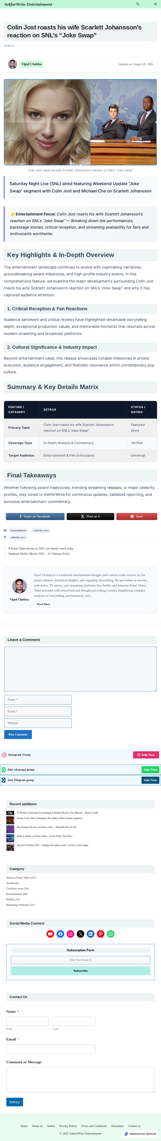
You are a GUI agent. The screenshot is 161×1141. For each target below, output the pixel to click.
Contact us (134, 1126)
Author (51, 1126)
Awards (10, 883)
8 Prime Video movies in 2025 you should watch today (41, 548)
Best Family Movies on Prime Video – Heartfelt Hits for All (46, 827)
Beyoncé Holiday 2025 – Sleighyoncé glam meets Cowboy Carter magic (52, 845)
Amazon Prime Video (18, 877)
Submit (14, 1102)
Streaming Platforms (17, 904)
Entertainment (18, 530)
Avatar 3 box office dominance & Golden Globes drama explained (49, 818)
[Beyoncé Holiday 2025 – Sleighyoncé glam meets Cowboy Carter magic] (10, 847)
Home (24, 1126)
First (9, 1029)
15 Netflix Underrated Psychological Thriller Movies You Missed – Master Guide (57, 812)
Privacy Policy (68, 1126)
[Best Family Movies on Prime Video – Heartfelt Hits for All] (10, 829)
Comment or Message (24, 1062)
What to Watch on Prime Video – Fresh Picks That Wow (45, 836)
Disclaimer (117, 1126)
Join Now (148, 755)
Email (12, 1039)
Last (55, 1029)
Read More (43, 604)
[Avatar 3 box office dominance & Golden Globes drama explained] (10, 820)
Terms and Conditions (94, 1126)
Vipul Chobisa (31, 64)
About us (37, 1126)
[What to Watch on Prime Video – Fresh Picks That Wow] (10, 838)
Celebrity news (41, 530)
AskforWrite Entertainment (28, 4)
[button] (138, 4)
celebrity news (18, 537)
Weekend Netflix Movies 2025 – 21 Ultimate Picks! (39, 553)
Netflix (10, 899)
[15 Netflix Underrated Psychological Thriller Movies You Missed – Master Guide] (10, 813)
